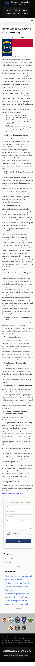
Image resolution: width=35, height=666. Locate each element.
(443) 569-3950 (20, 5)
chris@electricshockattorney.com (13, 493)
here (6, 485)
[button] (32, 21)
